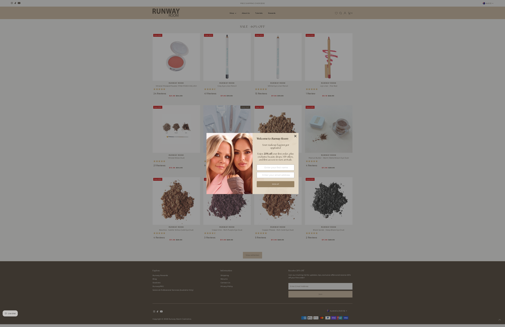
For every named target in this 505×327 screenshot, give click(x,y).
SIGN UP (275, 184)
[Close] (295, 136)
